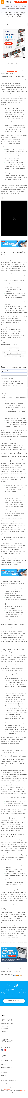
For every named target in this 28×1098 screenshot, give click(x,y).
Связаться (3, 1064)
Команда (3, 1034)
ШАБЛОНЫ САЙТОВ (14, 1001)
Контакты (3, 1075)
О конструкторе (5, 1026)
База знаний (11, 6)
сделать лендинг (12, 71)
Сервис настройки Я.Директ (8, 1080)
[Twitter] (15, 974)
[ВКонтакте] (14, 974)
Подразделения (5, 1070)
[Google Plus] (22, 974)
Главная (4, 6)
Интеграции (4, 1031)
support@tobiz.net (7, 1067)
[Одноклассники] (17, 974)
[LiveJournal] (20, 974)
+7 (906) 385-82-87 (7, 1060)
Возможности (4, 1029)
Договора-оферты (8, 1089)
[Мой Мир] (18, 974)
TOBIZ (8, 2)
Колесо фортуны (5, 1083)
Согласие (3, 1092)
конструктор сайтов (9, 967)
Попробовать (21, 2)
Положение (22, 1090)
